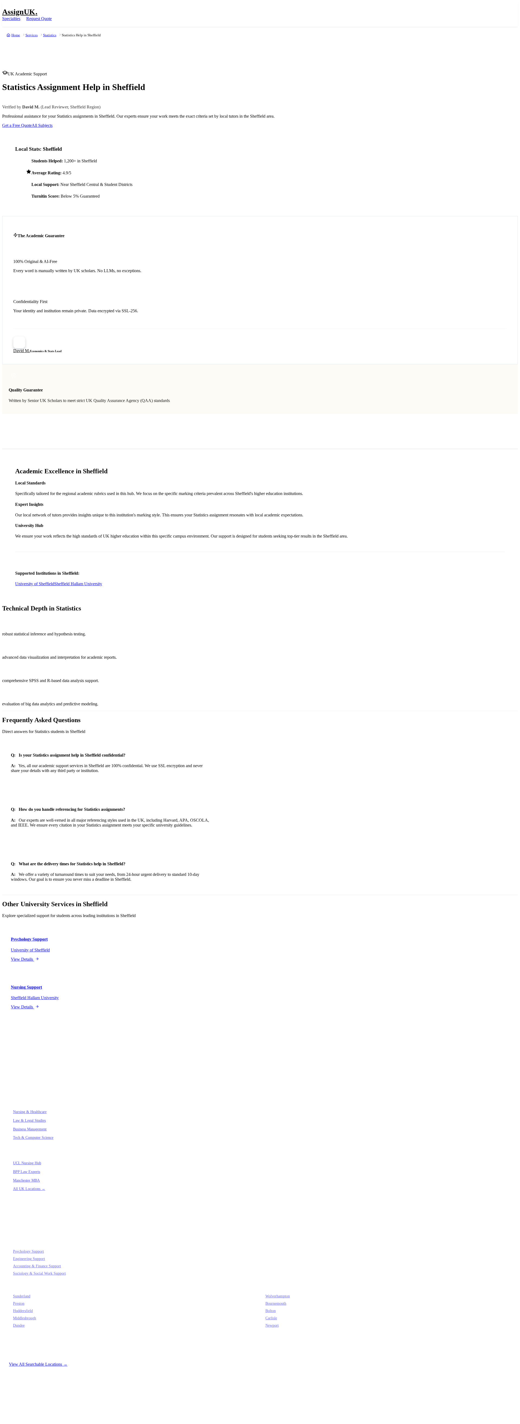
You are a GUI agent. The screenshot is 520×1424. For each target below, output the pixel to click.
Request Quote (39, 18)
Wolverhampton (277, 1296)
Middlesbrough (24, 1318)
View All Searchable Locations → (38, 1364)
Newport (272, 1325)
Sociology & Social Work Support (39, 1273)
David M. (21, 350)
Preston (18, 1303)
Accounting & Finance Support (37, 1266)
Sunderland (21, 1296)
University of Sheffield (34, 583)
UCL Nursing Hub (27, 1163)
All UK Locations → (29, 1189)
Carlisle (271, 1318)
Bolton (270, 1311)
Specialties (11, 18)
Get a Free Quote (17, 125)
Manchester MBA (26, 1180)
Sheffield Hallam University (78, 583)
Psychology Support (28, 1251)
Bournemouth (275, 1303)
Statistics (49, 35)
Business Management (30, 1129)
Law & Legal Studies (29, 1120)
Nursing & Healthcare (30, 1112)
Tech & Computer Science (33, 1137)
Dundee (19, 1325)
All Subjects (42, 125)
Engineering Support (29, 1259)
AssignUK (19, 12)
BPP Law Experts (26, 1171)
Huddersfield (23, 1311)
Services (31, 35)
